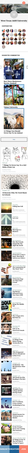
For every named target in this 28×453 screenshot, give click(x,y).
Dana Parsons (20, 42)
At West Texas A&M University (9, 171)
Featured (15, 205)
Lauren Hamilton (7, 42)
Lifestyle (15, 216)
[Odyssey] (9, 4)
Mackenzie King (18, 297)
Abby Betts (16, 30)
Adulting (15, 228)
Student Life (6, 190)
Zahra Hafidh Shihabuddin (19, 221)
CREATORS (14, 449)
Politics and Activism (16, 327)
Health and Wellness (19, 265)
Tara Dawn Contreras (12, 34)
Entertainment (17, 253)
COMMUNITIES (4, 449)
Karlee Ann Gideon (16, 34)
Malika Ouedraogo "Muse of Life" (20, 34)
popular (4, 163)
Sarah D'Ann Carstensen (18, 210)
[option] (14, 71)
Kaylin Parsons (7, 197)
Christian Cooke (4, 34)
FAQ (14, 139)
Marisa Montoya (12, 30)
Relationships (17, 240)
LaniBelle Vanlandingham (3, 30)
